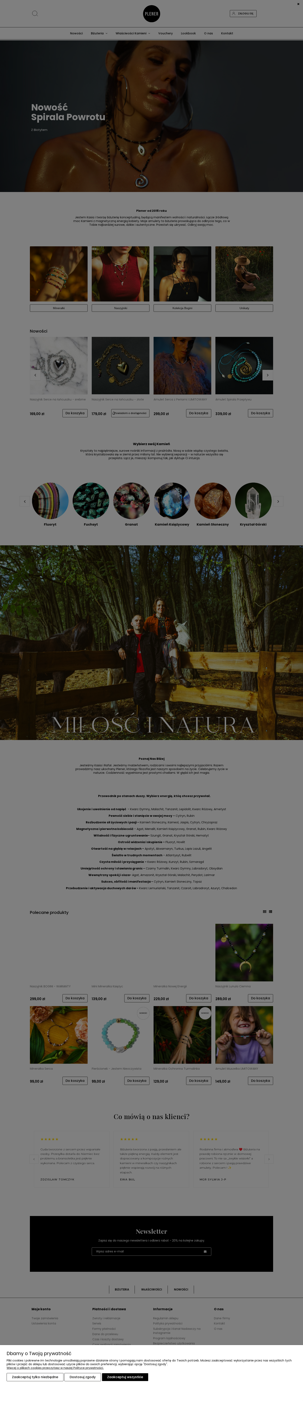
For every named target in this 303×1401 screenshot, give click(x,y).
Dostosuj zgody (83, 1377)
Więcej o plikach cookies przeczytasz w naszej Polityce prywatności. (55, 1368)
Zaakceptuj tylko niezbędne (35, 1377)
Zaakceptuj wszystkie (125, 1377)
